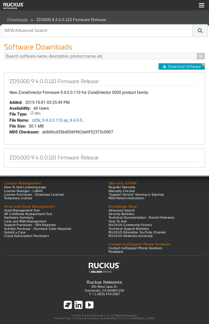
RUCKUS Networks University (131, 236)
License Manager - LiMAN (23, 191)
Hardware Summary (18, 217)
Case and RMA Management (25, 221)
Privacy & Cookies (86, 318)
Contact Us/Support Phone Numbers (135, 248)
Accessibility (108, 318)
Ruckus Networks (104, 282)
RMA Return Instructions (126, 198)
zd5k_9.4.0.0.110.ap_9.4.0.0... (58, 120)
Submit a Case (15, 232)
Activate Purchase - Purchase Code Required (37, 229)
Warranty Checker (122, 191)
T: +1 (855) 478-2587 (104, 294)
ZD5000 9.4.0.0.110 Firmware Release (71, 20)
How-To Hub (118, 221)
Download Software (184, 66)
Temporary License (18, 198)
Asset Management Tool (22, 210)
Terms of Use (62, 318)
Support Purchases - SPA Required (30, 225)
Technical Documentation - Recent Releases (141, 217)
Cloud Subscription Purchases (26, 236)
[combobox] (96, 30)
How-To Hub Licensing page (25, 187)
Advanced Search (122, 210)
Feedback (116, 252)
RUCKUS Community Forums (130, 225)
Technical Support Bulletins (129, 229)
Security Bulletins (121, 214)
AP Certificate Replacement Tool (28, 214)
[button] (200, 30)
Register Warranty (122, 187)
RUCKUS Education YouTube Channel (137, 232)
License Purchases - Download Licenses (34, 194)
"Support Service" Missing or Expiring (136, 194)
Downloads (17, 20)
